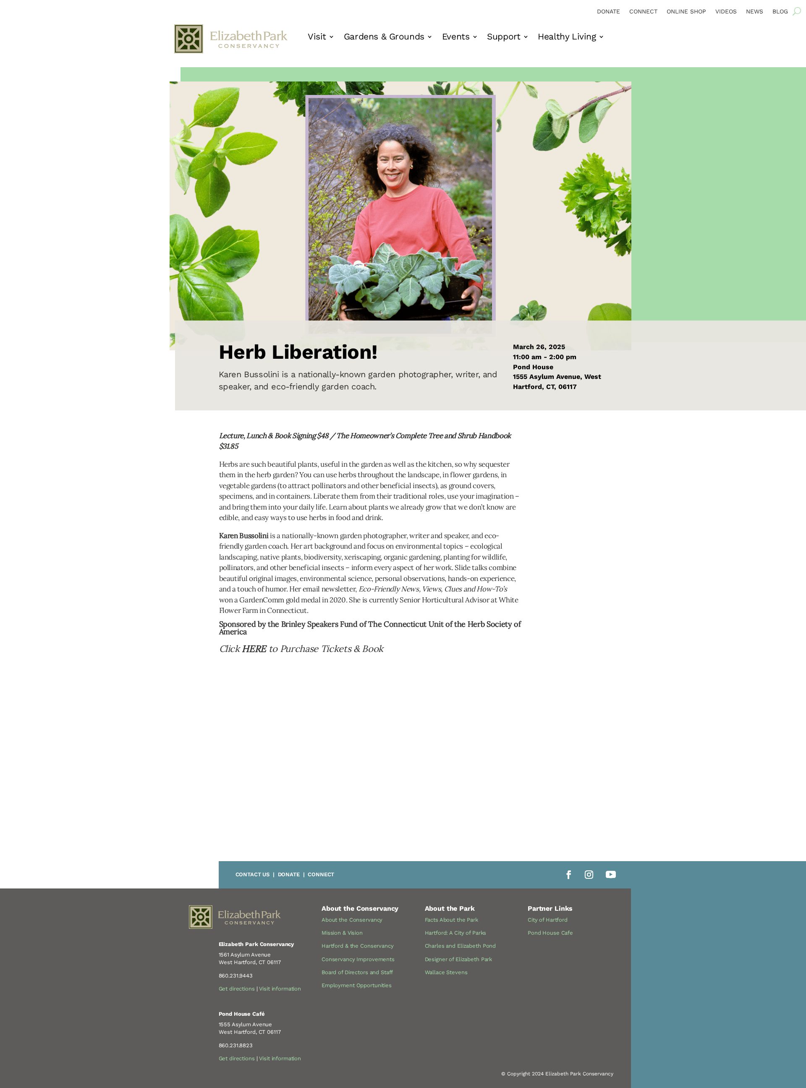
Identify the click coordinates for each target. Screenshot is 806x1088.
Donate (608, 11)
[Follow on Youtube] (611, 875)
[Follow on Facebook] (568, 874)
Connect (643, 11)
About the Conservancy (352, 920)
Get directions (237, 989)
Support (503, 38)
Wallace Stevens (446, 972)
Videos (726, 11)
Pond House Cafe (550, 933)
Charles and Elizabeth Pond (460, 946)
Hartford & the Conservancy (358, 946)
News (754, 11)
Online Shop (686, 11)
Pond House (533, 367)
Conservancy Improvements (358, 959)
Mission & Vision (342, 933)
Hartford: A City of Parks (456, 933)
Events (455, 38)
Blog (780, 11)
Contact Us (253, 874)
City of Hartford (548, 920)
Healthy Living (567, 38)
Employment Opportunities (357, 985)
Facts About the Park (451, 920)
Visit (317, 38)
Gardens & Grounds (384, 38)
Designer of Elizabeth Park (458, 959)
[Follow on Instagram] (589, 874)
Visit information (280, 989)
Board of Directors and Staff (357, 972)
